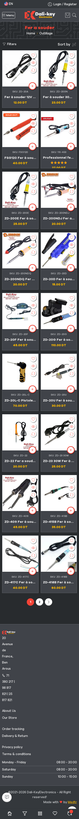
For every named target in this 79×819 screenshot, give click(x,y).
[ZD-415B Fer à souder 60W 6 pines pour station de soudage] (59, 493)
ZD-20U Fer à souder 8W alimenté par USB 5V (59, 400)
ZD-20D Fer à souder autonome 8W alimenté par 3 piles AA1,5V (59, 279)
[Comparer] (70, 814)
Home (31, 33)
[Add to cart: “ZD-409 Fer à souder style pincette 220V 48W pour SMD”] (32, 510)
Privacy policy (12, 747)
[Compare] (33, 70)
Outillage (46, 33)
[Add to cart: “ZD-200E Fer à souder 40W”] (32, 207)
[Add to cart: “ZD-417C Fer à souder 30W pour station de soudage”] (32, 571)
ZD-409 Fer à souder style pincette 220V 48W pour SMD (20, 522)
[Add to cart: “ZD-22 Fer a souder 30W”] (32, 450)
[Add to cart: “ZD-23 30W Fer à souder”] (71, 450)
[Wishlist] (33, 55)
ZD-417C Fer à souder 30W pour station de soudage (20, 582)
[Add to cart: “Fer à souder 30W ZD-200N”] (71, 86)
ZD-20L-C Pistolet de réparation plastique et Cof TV (20, 400)
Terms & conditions (16, 754)
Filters (11, 44)
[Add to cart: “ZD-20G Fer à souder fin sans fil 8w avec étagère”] (71, 328)
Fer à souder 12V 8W (20, 97)
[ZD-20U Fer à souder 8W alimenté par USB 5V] (59, 372)
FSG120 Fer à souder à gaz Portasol (20, 158)
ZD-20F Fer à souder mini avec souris (20, 340)
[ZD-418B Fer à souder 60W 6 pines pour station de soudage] (59, 554)
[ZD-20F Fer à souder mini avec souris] (20, 311)
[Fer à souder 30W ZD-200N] (59, 68)
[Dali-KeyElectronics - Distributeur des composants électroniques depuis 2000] (40, 15)
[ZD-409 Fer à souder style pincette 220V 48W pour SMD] (20, 493)
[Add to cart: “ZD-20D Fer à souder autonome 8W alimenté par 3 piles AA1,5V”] (71, 268)
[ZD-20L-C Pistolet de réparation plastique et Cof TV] (20, 372)
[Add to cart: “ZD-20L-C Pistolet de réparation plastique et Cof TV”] (32, 389)
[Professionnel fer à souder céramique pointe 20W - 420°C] (59, 129)
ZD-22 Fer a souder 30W (20, 461)
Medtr (72, 802)
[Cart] (68, 15)
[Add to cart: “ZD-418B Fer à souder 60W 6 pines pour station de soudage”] (71, 571)
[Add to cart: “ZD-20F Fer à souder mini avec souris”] (32, 328)
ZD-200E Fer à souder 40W (20, 218)
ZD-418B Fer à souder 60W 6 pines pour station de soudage (59, 582)
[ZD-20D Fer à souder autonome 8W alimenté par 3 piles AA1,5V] (59, 250)
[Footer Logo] (8, 632)
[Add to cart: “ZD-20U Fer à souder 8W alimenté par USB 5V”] (71, 389)
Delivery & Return (15, 736)
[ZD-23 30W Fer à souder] (59, 432)
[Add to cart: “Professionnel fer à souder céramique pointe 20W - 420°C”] (71, 146)
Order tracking (13, 729)
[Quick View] (33, 62)
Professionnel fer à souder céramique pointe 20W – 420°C (59, 157)
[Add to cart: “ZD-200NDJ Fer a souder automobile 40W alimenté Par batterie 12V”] (71, 207)
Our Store (9, 718)
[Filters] (24, 814)
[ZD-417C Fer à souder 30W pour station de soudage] (20, 554)
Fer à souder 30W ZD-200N (59, 97)
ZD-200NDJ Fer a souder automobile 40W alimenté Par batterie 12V (59, 218)
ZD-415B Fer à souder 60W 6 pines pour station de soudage (59, 522)
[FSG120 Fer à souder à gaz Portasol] (20, 129)
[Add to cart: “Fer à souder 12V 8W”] (32, 86)
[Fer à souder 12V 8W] (20, 68)
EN (10, 4)
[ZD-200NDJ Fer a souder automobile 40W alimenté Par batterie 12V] (59, 190)
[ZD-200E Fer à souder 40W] (20, 190)
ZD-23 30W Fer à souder (59, 461)
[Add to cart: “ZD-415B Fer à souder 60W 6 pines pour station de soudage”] (71, 510)
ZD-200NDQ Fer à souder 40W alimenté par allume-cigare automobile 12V (20, 279)
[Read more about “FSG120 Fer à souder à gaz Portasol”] (32, 146)
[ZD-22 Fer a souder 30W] (20, 432)
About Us (9, 711)
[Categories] (39, 814)
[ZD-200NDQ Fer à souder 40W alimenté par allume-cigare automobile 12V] (20, 250)
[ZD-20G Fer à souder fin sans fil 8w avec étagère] (59, 311)
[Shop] (9, 814)
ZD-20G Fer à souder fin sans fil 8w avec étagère (59, 340)
